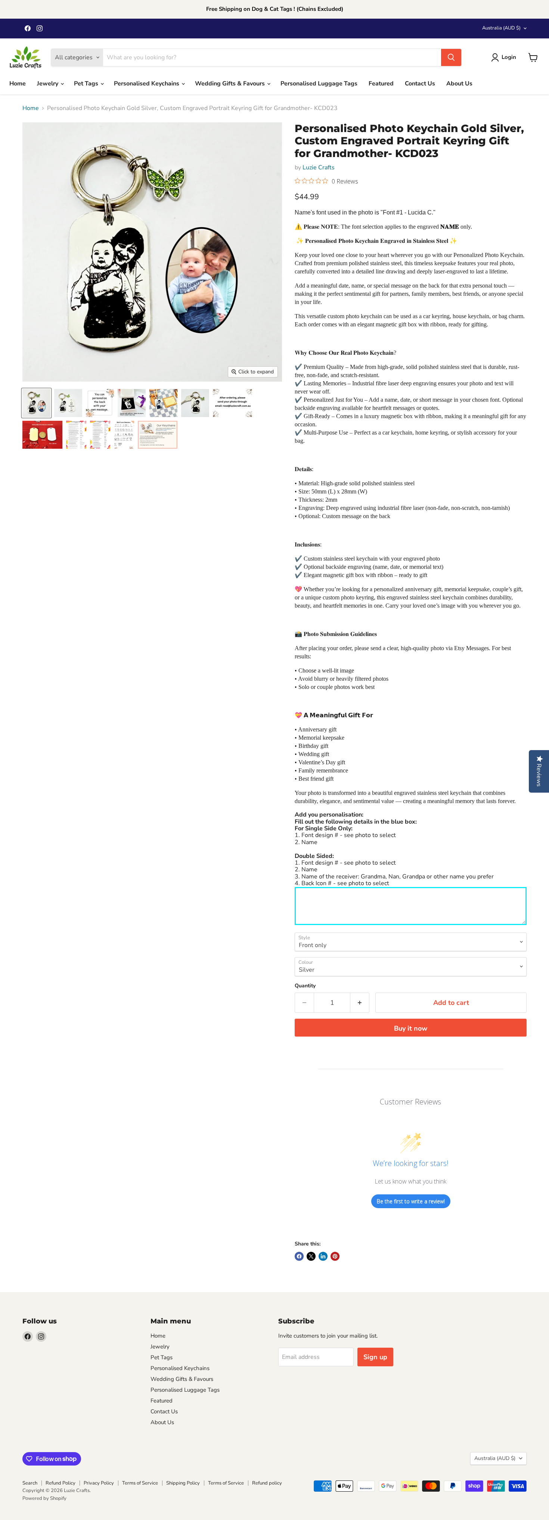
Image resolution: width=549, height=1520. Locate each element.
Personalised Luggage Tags (318, 83)
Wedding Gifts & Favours (230, 83)
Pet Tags (87, 83)
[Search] (451, 57)
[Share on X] (311, 1256)
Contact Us (420, 83)
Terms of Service (140, 1483)
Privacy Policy (99, 1483)
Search (29, 1483)
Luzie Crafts (319, 167)
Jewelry (48, 83)
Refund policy (267, 1483)
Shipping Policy (183, 1483)
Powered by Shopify (44, 1498)
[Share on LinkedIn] (323, 1256)
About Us (459, 83)
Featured (381, 83)
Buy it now (410, 1028)
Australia (501, 28)
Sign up (375, 1357)
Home (17, 83)
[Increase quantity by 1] (359, 1003)
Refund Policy (60, 1483)
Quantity (305, 986)
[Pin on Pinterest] (335, 1256)
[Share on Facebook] (299, 1256)
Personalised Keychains (147, 83)
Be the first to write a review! (411, 1201)
